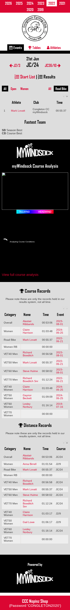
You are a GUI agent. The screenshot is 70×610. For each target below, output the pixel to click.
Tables (36, 47)
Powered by (35, 564)
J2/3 (16, 65)
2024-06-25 (59, 331)
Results (49, 76)
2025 (19, 3)
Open (13, 89)
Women (24, 89)
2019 (40, 9)
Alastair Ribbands (28, 323)
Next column (66, 96)
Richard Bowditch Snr (30, 380)
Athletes (55, 47)
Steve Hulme (30, 371)
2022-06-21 (59, 340)
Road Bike (60, 89)
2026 (8, 3)
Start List (27, 76)
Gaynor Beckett (27, 397)
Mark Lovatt (18, 110)
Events (17, 47)
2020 (30, 9)
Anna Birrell (29, 463)
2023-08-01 (59, 323)
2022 (51, 3)
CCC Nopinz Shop (35, 603)
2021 (62, 3)
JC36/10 (51, 65)
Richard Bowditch (28, 354)
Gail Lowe (29, 522)
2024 (30, 3)
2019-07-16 (59, 405)
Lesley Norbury (27, 405)
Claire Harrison (28, 331)
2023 (41, 3)
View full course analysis (20, 275)
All (5, 89)
